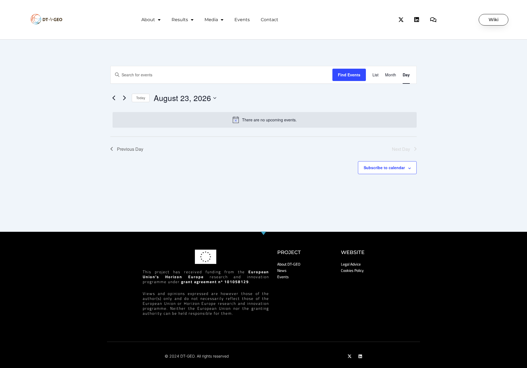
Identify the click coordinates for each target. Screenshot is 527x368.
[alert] (265, 119)
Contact (269, 19)
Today (140, 97)
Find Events (349, 74)
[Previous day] (113, 98)
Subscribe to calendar (384, 167)
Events (242, 19)
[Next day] (124, 98)
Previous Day (130, 149)
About (148, 19)
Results (180, 19)
